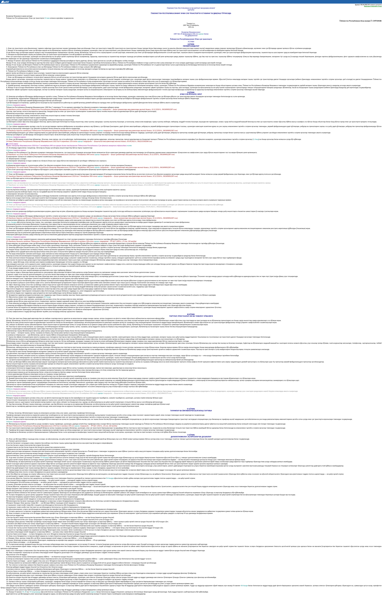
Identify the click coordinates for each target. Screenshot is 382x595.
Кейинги (9, 187)
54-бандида (44, 457)
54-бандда (110, 478)
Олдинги (9, 105)
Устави (47, 18)
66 (26, 592)
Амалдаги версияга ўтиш (373, 6)
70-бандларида (35, 592)
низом (129, 145)
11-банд (256, 139)
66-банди (244, 585)
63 (23, 592)
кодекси (93, 592)
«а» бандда (12, 222)
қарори (201, 34)
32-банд (47, 297)
